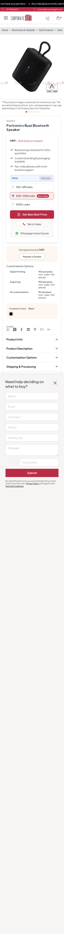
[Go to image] (26, 112)
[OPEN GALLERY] (32, 66)
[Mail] (41, 329)
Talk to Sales (34, 224)
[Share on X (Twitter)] (14, 329)
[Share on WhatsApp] (8, 329)
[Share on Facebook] (21, 329)
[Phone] (48, 18)
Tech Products (46, 30)
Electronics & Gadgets (23, 30)
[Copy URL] (48, 329)
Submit (32, 473)
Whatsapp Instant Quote (34, 233)
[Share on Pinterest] (35, 329)
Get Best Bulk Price (34, 214)
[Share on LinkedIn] (28, 329)
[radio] (11, 314)
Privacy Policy (32, 483)
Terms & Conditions (15, 486)
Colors (22, 308)
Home (5, 30)
